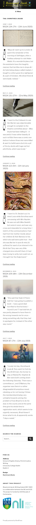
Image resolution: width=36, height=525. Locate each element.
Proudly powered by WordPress (12, 520)
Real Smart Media (9, 475)
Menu (19, 11)
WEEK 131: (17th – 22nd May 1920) (18, 95)
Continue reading (9, 86)
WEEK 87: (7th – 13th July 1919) (16, 341)
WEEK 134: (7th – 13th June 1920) (18, 26)
